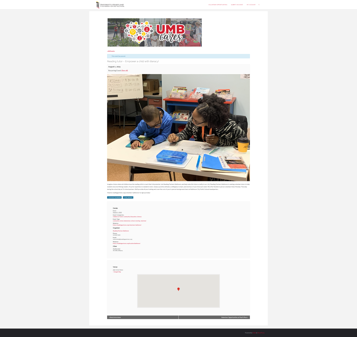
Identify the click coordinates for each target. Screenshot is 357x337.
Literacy (139, 216)
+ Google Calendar (114, 197)
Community (126, 216)
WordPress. (261, 333)
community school (118, 221)
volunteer (143, 221)
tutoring (137, 221)
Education (133, 216)
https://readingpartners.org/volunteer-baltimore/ (127, 225)
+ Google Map (117, 272)
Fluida (254, 333)
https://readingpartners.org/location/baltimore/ (126, 243)
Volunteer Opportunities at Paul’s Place (234, 317)
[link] (259, 4)
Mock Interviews (115, 317)
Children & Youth (118, 216)
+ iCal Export (128, 197)
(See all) (125, 70)
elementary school (129, 221)
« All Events (111, 51)
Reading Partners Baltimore (121, 231)
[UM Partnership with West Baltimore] (110, 4)
